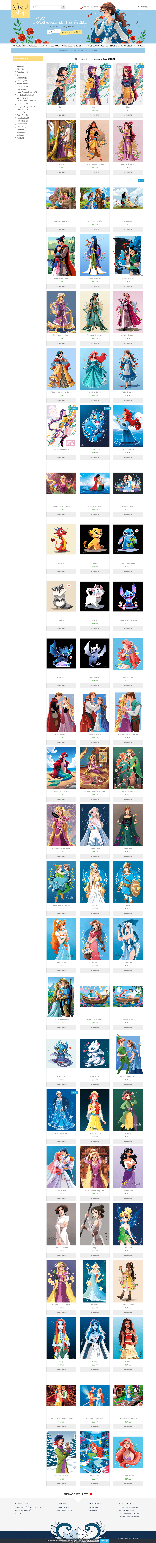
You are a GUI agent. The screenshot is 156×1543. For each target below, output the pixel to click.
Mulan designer (94, 278)
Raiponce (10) (23, 124)
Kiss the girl (128, 1019)
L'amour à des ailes (94, 1419)
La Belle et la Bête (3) (25, 95)
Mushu (61, 563)
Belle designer (128, 392)
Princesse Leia (61, 1248)
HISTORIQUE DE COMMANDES (130, 1507)
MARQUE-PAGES (30, 46)
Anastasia (128, 1134)
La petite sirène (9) (24, 98)
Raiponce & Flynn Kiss (128, 734)
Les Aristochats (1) (24, 109)
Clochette (128, 1248)
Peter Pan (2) (22, 115)
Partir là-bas (95, 1476)
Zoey (61, 107)
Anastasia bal (95, 1134)
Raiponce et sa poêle (61, 848)
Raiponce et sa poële (61, 1305)
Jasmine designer (94, 335)
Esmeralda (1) (22, 84)
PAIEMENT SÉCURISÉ (23, 1510)
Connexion (97, 7)
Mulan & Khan (128, 278)
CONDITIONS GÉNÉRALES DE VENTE (28, 1507)
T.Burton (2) (21, 132)
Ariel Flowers (128, 449)
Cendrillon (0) (22, 75)
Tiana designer (128, 1305)
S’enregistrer (85, 7)
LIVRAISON (19, 1513)
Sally (61, 1362)
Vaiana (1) (21, 135)
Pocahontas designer (94, 164)
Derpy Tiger (95, 449)
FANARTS (44, 46)
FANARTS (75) (21, 58)
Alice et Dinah (128, 506)
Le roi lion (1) (22, 104)
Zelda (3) (20, 138)
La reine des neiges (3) (26, 101)
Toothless (61, 677)
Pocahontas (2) (23, 118)
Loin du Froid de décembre (61, 1419)
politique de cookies (90, 1541)
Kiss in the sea (94, 506)
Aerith (94, 962)
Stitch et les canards (128, 620)
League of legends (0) (26, 107)
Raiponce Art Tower (61, 506)
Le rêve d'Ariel (128, 1476)
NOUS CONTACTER (64, 1507)
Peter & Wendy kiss (128, 1076)
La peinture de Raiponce (94, 791)
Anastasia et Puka (61, 1476)
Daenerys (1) (22, 81)
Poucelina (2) (22, 121)
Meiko (61, 620)
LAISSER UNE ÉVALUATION (129, 1516)
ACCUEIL (17, 46)
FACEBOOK (93, 1510)
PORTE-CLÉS (66, 46)
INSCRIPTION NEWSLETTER (129, 1513)
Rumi (94, 107)
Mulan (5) (21, 112)
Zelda (94, 905)
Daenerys (128, 962)
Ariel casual (128, 677)
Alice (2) (20, 69)
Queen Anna (128, 848)
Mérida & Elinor (128, 791)
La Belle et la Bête (94, 221)
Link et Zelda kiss (61, 1019)
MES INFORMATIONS (126, 1510)
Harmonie (94, 1305)
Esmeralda (128, 1191)
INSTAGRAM (93, 1507)
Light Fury (94, 677)
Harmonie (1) (22, 86)
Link (128, 905)
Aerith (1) (20, 66)
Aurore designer (128, 335)
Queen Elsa (95, 848)
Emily (94, 1362)
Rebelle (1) (21, 127)
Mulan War (128, 221)
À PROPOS (138, 46)
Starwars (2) (22, 129)
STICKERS (78, 46)
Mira (128, 107)
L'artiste (61, 164)
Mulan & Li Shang (61, 278)
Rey (94, 1248)
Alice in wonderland (128, 1419)
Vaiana (128, 1362)
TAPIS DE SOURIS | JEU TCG (96, 46)
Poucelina (61, 962)
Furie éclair (94, 1076)
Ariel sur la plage (61, 791)
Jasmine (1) (21, 89)
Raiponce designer (61, 335)
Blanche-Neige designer (61, 392)
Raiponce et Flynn (61, 221)
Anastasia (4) (22, 72)
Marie (94, 620)
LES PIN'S (55, 46)
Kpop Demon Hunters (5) (27, 92)
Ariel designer (95, 392)
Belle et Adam (95, 734)
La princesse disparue (94, 1191)
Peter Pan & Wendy (61, 905)
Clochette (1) (22, 78)
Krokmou (61, 1076)
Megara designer (128, 164)
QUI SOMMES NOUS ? (65, 1510)
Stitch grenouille (128, 563)
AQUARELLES (126, 46)
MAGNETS (114, 46)
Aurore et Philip (61, 734)
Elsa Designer (61, 1134)
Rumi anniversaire (61, 449)
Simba (94, 563)
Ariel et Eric (61, 1191)
